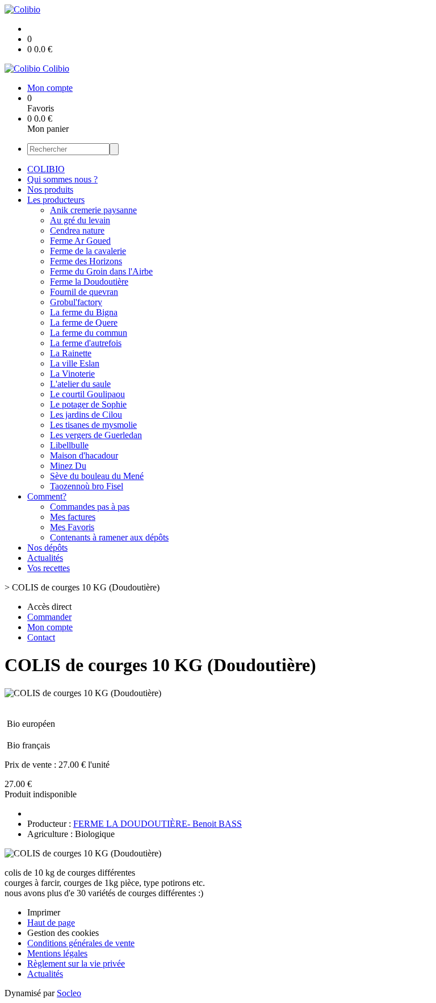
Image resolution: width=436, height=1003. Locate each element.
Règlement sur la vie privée (76, 963)
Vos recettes (48, 568)
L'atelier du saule (80, 384)
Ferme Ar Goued (80, 240)
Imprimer (43, 912)
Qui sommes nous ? (62, 179)
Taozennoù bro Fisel (86, 486)
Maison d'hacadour (84, 455)
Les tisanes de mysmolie (93, 425)
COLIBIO (46, 169)
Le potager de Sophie (88, 404)
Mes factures (72, 517)
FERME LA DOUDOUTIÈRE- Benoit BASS (157, 824)
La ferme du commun (88, 333)
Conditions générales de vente (81, 943)
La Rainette (70, 353)
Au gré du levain (80, 220)
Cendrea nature (77, 230)
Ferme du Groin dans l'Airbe (101, 271)
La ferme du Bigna (84, 312)
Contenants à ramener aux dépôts (109, 537)
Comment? (46, 496)
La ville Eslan (74, 363)
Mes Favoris (72, 527)
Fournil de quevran (84, 292)
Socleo (69, 993)
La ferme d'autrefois (85, 343)
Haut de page (51, 922)
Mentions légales (57, 953)
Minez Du (68, 466)
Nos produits (50, 189)
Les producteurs (56, 200)
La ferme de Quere (84, 322)
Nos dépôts (47, 547)
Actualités (45, 558)
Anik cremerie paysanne (93, 210)
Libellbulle (69, 445)
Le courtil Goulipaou (87, 394)
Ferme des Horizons (86, 261)
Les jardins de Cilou (86, 414)
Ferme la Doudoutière (89, 281)
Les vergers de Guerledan (96, 435)
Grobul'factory (76, 302)
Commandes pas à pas (89, 506)
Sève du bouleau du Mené (97, 476)
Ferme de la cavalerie (88, 251)
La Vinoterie (72, 373)
